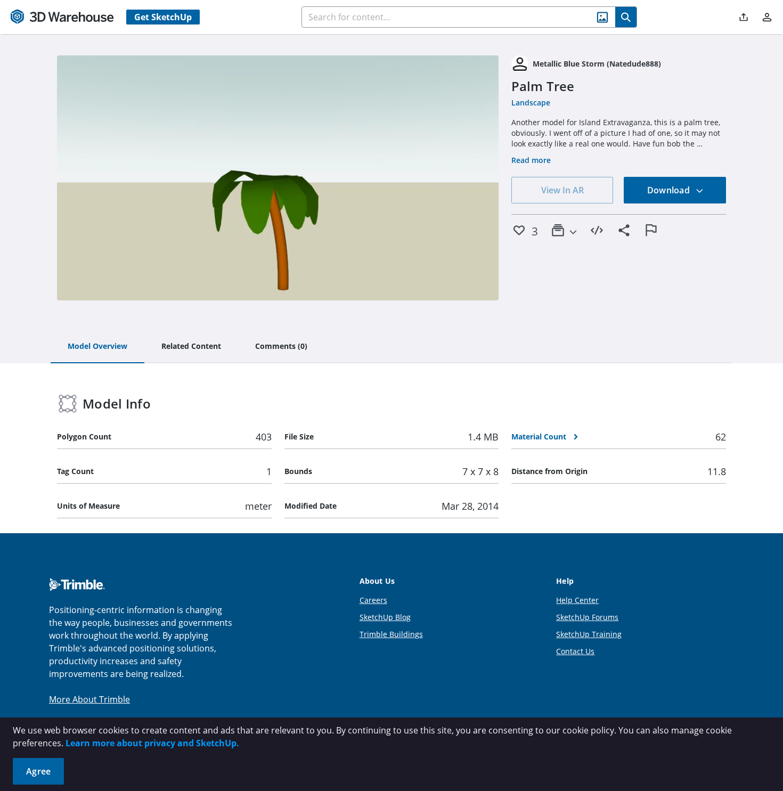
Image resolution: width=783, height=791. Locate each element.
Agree (38, 771)
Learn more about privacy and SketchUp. (152, 743)
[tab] (97, 346)
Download (669, 190)
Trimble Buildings (391, 634)
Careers (373, 600)
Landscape (530, 102)
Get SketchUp (163, 17)
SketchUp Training (589, 634)
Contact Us (575, 651)
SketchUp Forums (587, 617)
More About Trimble (89, 699)
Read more (531, 160)
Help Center (577, 600)
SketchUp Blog (385, 617)
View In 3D (278, 178)
